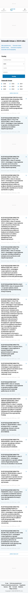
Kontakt (15, 587)
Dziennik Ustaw (17, 45)
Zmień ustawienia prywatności (9, 585)
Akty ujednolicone (6, 45)
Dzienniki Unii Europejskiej (8, 49)
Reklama (20, 587)
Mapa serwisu (13, 588)
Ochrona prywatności (16, 583)
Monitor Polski (5, 47)
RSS (10, 587)
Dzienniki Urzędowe (16, 47)
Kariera (6, 587)
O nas (6, 583)
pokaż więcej (13, 554)
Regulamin (22, 585)
